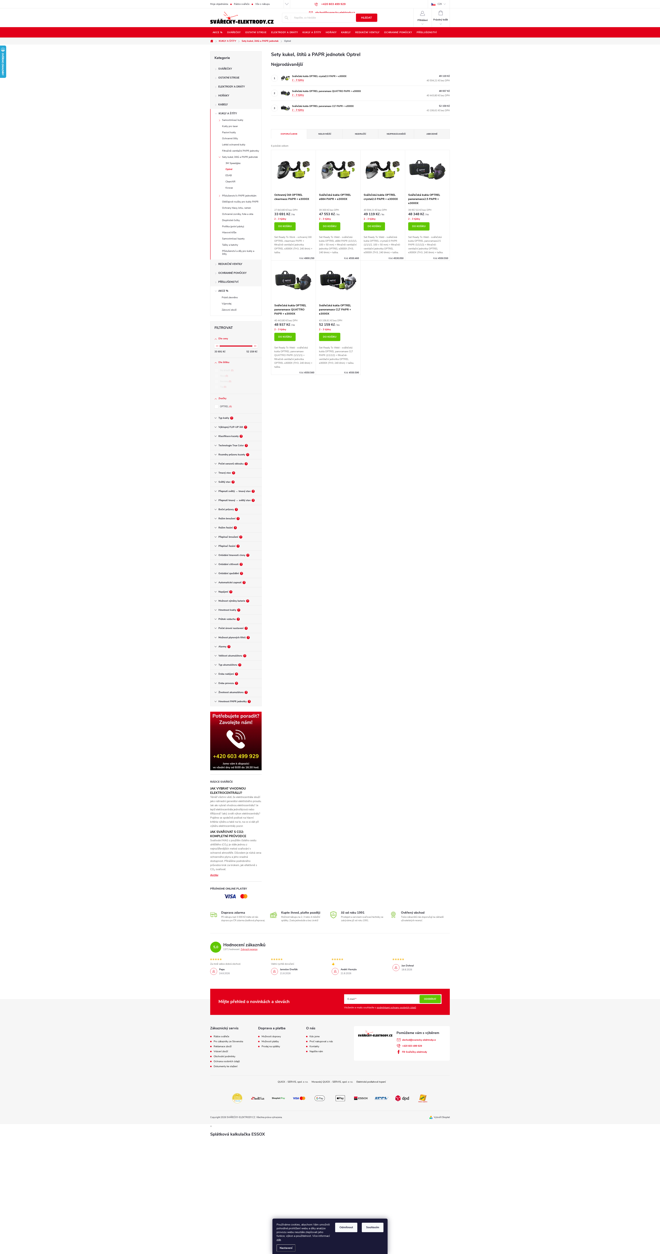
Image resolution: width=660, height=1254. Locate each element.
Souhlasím (372, 1227)
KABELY (223, 104)
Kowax (229, 187)
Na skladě (226, 370)
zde (279, 1240)
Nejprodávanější (396, 134)
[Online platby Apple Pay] (340, 1098)
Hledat (366, 18)
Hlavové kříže (229, 232)
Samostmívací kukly (232, 120)
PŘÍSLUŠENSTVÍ (228, 282)
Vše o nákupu (262, 4)
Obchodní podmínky (224, 1056)
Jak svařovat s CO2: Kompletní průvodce (228, 834)
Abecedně (431, 134)
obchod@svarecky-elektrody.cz (419, 1040)
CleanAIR (230, 181)
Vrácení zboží (221, 1051)
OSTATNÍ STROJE (228, 77)
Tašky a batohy (230, 245)
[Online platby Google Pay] (319, 1098)
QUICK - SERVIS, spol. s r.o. (293, 1081)
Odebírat (430, 999)
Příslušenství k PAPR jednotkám (239, 195)
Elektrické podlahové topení (371, 1081)
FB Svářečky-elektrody (414, 1052)
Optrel (229, 169)
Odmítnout (346, 1227)
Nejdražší (360, 134)
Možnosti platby (270, 1041)
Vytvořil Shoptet (442, 1117)
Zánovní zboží (229, 309)
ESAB (229, 175)
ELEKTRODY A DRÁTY (231, 86)
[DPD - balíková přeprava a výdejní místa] (402, 1098)
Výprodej (226, 303)
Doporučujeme (289, 134)
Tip (223, 386)
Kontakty (314, 1046)
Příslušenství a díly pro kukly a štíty (238, 252)
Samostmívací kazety (233, 238)
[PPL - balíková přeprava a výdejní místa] (381, 1098)
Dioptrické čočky (231, 220)
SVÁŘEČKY (225, 68)
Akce (223, 375)
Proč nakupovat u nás (321, 1041)
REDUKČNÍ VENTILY (230, 264)
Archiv (214, 875)
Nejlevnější (324, 134)
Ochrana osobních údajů (227, 1061)
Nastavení (286, 1248)
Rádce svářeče (241, 4)
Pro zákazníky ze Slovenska (228, 1041)
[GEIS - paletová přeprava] (422, 1098)
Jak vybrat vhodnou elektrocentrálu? (228, 790)
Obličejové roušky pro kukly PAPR (240, 201)
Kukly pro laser (230, 126)
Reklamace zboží (223, 1046)
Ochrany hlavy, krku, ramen (236, 208)
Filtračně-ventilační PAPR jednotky (240, 150)
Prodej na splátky (271, 1046)
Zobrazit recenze (249, 949)
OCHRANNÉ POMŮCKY (232, 273)
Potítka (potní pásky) (233, 226)
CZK (440, 4)
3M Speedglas (233, 163)
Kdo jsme (315, 1036)
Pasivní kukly (229, 132)
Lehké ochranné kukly (233, 144)
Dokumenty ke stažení (225, 1066)
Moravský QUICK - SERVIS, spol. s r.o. (332, 1081)
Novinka (225, 381)
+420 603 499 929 (412, 1046)
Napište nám (316, 1051)
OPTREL (225, 406)
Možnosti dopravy (271, 1036)
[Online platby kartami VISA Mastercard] (299, 1098)
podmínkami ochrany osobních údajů (396, 1007)
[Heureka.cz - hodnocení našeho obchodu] (237, 1098)
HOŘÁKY (223, 95)
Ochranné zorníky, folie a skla (237, 214)
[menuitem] (217, 32)
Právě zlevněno (230, 297)
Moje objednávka (219, 4)
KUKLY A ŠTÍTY (228, 113)
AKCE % (223, 291)
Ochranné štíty (230, 138)
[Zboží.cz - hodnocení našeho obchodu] (257, 1098)
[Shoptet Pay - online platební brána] (278, 1098)
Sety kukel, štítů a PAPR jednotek (240, 157)
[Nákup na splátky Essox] (361, 1098)
